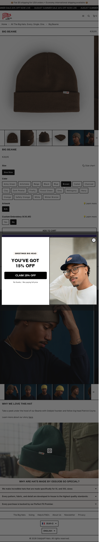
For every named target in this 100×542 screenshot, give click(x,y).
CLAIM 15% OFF (25, 275)
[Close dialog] (94, 240)
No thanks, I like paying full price (25, 282)
